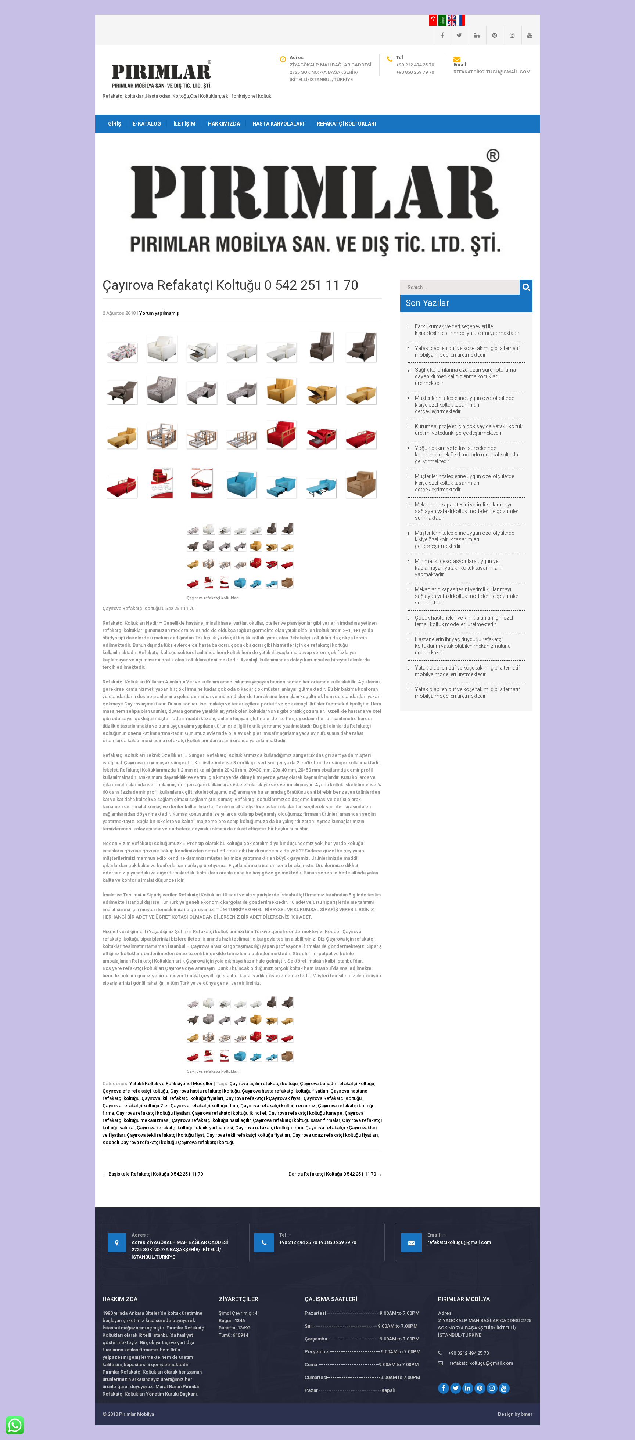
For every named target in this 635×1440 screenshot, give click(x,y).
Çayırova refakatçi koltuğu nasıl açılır (211, 1120)
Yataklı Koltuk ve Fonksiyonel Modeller (171, 1083)
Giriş (114, 124)
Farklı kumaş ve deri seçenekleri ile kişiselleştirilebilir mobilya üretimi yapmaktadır (467, 330)
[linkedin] (474, 35)
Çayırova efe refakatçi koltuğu (135, 1091)
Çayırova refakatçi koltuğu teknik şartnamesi (185, 1127)
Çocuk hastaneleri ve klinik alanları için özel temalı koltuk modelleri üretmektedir (464, 621)
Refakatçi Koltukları (346, 124)
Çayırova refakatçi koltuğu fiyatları (153, 1113)
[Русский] (461, 19)
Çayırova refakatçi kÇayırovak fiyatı (263, 1098)
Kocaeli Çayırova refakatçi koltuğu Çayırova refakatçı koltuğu (168, 1142)
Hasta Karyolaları (278, 124)
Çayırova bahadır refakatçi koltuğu (337, 1083)
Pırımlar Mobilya (136, 1414)
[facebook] (439, 35)
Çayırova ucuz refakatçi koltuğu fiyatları (335, 1135)
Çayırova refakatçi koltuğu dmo (204, 1105)
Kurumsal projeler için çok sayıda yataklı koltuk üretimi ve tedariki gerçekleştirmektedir (469, 429)
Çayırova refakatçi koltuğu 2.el (135, 1105)
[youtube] (526, 35)
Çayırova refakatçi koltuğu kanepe (305, 1113)
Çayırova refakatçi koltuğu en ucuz (278, 1105)
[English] (452, 19)
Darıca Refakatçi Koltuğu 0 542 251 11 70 (335, 1174)
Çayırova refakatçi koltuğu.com (269, 1127)
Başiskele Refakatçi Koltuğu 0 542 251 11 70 (153, 1174)
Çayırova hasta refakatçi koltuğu (205, 1091)
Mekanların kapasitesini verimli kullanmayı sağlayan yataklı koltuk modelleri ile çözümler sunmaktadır (467, 511)
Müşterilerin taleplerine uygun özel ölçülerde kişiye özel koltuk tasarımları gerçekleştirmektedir (464, 404)
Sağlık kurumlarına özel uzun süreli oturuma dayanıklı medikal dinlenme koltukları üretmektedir (465, 376)
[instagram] (509, 35)
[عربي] (443, 19)
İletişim (184, 124)
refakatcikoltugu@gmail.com (491, 72)
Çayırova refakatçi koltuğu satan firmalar (296, 1120)
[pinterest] (491, 35)
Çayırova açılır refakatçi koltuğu (263, 1083)
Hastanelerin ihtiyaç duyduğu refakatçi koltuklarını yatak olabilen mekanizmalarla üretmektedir (463, 646)
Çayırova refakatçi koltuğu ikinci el (229, 1113)
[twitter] (456, 35)
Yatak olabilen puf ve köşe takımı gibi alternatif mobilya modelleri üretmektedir (467, 351)
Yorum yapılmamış (159, 313)
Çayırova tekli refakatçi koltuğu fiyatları (248, 1135)
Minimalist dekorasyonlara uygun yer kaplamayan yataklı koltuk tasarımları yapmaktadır (458, 567)
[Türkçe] (433, 19)
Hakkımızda (224, 124)
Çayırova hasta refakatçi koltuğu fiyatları (285, 1091)
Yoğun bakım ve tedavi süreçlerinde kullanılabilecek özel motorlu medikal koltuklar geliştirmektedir (467, 454)
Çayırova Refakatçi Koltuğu (333, 1098)
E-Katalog (147, 124)
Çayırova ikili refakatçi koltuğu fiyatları (182, 1098)
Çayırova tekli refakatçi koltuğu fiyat (165, 1135)
